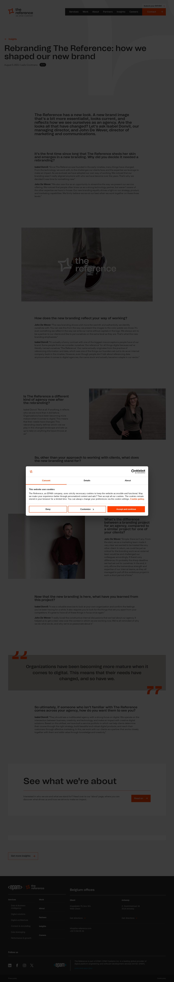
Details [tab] (87, 480)
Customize (85, 509)
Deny (48, 509)
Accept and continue (126, 509)
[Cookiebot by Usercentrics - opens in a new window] (133, 472)
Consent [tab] (46, 480)
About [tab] (128, 480)
